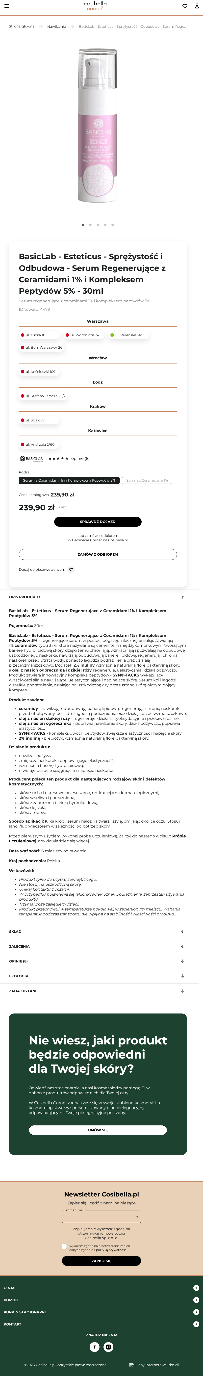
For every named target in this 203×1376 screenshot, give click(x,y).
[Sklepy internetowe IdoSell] (154, 1365)
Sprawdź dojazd (98, 521)
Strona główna (21, 26)
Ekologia (18, 976)
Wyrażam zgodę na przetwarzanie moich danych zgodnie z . (99, 1248)
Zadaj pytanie (24, 991)
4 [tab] (105, 225)
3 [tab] (98, 225)
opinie (79, 458)
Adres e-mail (74, 1210)
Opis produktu (24, 597)
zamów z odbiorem (98, 554)
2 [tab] (90, 225)
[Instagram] (108, 1347)
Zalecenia (19, 946)
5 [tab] (112, 225)
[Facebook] (95, 1347)
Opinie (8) (18, 961)
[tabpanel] (98, 125)
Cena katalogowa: (34, 495)
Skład (15, 931)
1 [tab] (83, 225)
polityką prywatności (111, 1250)
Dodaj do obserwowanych (42, 569)
